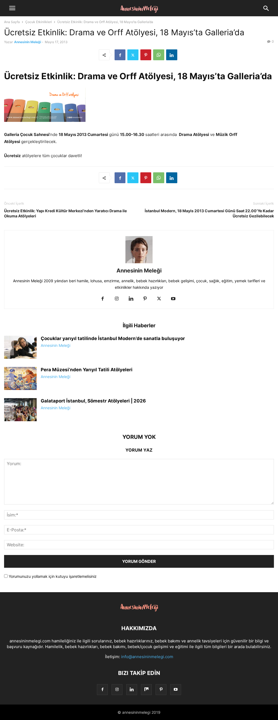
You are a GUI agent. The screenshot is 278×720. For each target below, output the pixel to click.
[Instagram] (116, 299)
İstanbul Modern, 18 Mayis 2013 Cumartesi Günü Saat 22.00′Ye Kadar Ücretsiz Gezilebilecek (209, 213)
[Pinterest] (145, 54)
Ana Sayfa (12, 22)
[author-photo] (139, 263)
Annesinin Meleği (27, 42)
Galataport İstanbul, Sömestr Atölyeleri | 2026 (93, 401)
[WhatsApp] (158, 54)
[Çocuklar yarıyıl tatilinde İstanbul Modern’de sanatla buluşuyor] (20, 348)
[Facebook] (120, 54)
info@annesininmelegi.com (147, 656)
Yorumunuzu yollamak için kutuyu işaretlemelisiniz (52, 576)
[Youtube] (173, 299)
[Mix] (146, 689)
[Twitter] (132, 54)
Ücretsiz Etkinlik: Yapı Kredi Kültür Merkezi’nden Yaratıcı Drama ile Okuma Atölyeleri (65, 213)
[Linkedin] (171, 54)
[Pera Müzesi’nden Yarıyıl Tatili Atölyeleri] (20, 379)
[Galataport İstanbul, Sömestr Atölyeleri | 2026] (20, 410)
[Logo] (139, 611)
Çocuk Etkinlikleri (38, 22)
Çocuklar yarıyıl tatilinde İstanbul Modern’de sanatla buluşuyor (113, 338)
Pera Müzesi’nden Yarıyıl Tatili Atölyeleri (86, 369)
